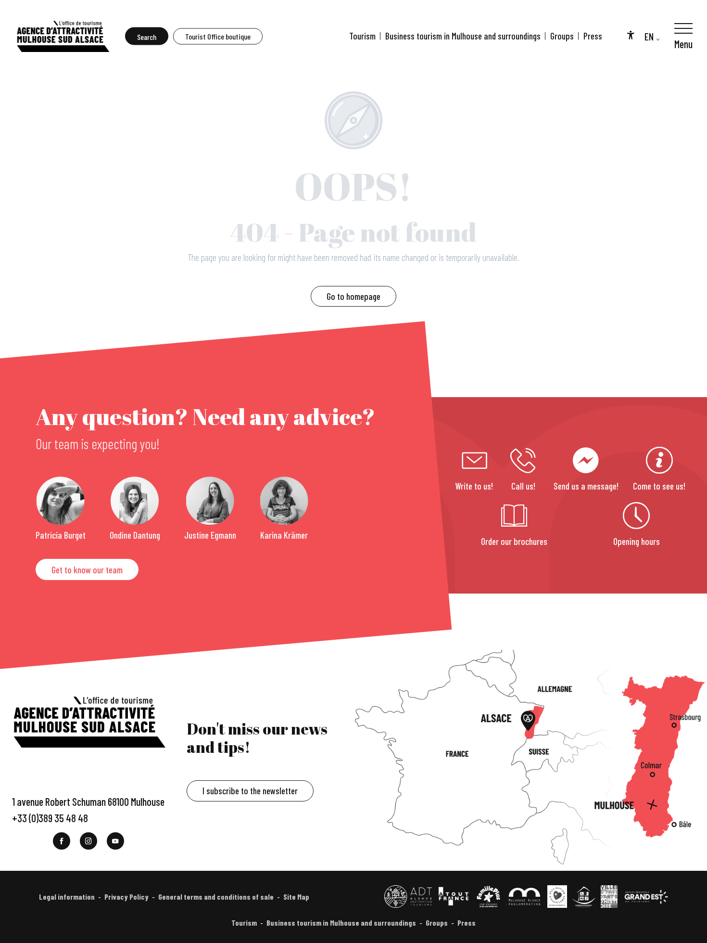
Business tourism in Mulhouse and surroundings (463, 35)
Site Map (296, 896)
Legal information (67, 896)
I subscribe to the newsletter (250, 790)
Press (592, 35)
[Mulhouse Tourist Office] (62, 36)
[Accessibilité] (630, 34)
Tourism (362, 35)
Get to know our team (87, 569)
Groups (562, 35)
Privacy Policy (126, 896)
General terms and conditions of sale (216, 896)
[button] (146, 36)
